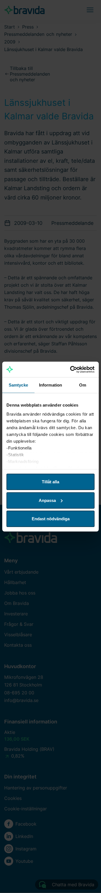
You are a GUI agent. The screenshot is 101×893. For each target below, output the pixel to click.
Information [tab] (50, 385)
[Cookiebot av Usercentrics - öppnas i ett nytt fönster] (71, 369)
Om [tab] (82, 385)
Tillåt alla (50, 481)
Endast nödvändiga (51, 518)
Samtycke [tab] (18, 385)
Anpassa (47, 500)
